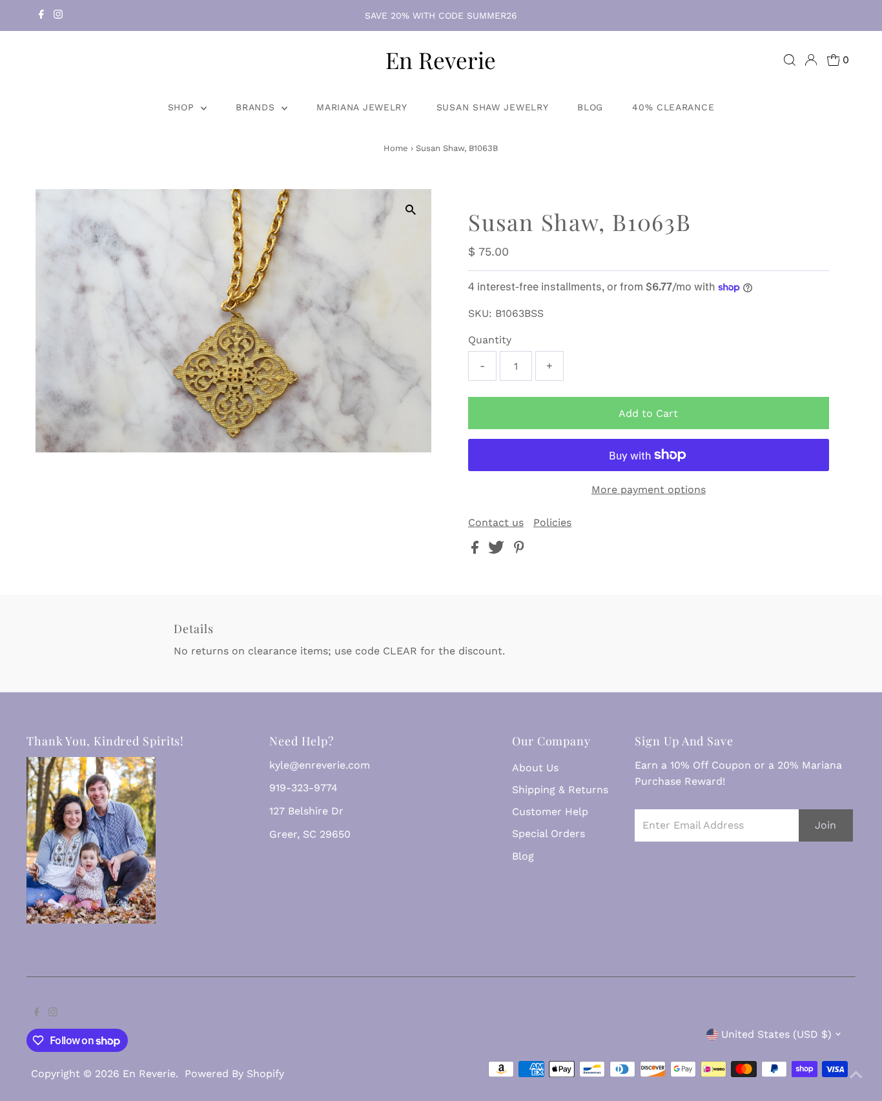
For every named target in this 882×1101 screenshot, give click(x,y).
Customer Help (550, 811)
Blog (590, 107)
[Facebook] (41, 15)
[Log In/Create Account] (811, 60)
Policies (552, 523)
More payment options (648, 489)
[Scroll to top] (856, 1075)
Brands (257, 107)
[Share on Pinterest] (519, 550)
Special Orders (548, 833)
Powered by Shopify (234, 1073)
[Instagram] (58, 15)
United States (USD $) (776, 1034)
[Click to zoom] (410, 210)
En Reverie (440, 60)
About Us (535, 768)
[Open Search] (789, 60)
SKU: (480, 313)
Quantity (489, 340)
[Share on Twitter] (498, 550)
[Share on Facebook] (476, 550)
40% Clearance (673, 107)
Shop (183, 107)
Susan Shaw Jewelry (492, 107)
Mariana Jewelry (361, 107)
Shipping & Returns (560, 789)
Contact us (496, 523)
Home (396, 148)
